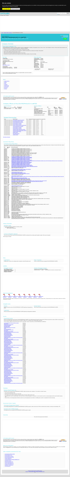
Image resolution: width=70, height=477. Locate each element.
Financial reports (6, 86)
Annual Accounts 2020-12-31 (35, 297)
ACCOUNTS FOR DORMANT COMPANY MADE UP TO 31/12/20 (20, 158)
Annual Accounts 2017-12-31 (20, 297)
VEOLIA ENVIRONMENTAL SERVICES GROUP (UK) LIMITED (11, 347)
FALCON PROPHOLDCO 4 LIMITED (18, 122)
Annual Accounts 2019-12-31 (30, 297)
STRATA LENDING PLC (8, 458)
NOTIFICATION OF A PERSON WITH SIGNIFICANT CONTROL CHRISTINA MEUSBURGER (24, 166)
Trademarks (5, 84)
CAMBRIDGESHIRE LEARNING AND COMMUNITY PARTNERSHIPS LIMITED (13, 337)
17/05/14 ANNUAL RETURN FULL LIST (16, 185)
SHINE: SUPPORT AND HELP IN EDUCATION (19, 125)
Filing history (6, 87)
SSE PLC (5, 328)
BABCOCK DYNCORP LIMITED (8, 333)
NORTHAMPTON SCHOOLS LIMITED (8, 331)
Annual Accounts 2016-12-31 (15, 297)
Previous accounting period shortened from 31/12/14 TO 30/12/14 (20, 173)
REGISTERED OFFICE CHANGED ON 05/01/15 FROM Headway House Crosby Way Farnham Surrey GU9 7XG (27, 181)
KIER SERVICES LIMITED (7, 336)
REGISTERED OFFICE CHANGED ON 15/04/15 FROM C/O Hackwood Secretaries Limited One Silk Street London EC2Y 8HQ (29, 180)
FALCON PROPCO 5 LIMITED (17, 124)
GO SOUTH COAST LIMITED (7, 325)
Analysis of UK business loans (40, 471)
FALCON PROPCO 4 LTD (8, 455)
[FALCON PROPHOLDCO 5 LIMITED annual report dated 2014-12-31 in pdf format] (5, 295)
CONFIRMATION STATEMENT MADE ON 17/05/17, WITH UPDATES (21, 169)
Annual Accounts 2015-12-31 (10, 297)
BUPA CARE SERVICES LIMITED (8, 334)
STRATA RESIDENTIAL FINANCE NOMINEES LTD (12, 459)
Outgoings (5, 88)
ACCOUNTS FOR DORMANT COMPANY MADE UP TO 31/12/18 (20, 163)
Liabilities (5, 82)
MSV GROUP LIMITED (16, 133)
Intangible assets (6, 85)
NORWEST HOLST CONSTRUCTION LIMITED (9, 327)
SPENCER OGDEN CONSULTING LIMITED (19, 129)
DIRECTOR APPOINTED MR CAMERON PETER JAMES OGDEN (20, 178)
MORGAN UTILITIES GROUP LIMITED (8, 324)
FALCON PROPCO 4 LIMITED (17, 123)
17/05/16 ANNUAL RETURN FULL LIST (16, 172)
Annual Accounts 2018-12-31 (25, 297)
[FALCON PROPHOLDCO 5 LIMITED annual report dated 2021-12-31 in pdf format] (41, 295)
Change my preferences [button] (15, 8)
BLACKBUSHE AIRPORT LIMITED (18, 121)
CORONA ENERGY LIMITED (7, 340)
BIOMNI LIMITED (15, 132)
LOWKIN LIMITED (15, 134)
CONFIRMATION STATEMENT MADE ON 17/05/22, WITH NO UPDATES (21, 157)
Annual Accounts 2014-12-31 (5, 297)
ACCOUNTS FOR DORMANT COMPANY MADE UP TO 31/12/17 (20, 164)
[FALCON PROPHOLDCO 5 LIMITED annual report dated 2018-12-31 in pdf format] (25, 295)
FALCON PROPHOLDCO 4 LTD (9, 457)
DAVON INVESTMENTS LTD (9, 461)
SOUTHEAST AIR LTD (8, 460)
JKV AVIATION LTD (7, 466)
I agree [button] (4, 8)
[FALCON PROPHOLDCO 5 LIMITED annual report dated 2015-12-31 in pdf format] (10, 295)
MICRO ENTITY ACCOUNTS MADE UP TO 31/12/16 (18, 167)
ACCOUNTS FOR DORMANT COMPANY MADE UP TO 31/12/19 (20, 159)
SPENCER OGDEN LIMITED (17, 131)
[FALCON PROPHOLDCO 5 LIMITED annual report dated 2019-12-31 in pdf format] (30, 295)
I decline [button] (8, 8)
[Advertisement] (29, 23)
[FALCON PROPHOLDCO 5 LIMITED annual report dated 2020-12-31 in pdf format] (35, 295)
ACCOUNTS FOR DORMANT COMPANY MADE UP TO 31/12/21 (20, 156)
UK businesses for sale (32, 471)
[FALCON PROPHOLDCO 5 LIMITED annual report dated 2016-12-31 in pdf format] (15, 295)
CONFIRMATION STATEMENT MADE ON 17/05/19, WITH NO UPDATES (21, 162)
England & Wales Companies (8, 32)
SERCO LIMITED (6, 330)
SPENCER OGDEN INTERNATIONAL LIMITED (19, 130)
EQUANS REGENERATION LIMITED (8, 335)
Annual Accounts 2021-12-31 (41, 297)
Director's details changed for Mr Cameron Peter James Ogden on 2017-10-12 (22, 165)
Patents (5, 83)
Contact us (26, 471)
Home (2, 32)
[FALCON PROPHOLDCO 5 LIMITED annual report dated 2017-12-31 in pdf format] (20, 295)
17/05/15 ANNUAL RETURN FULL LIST (16, 175)
